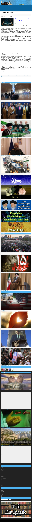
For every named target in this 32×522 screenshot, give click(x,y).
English (2, 490)
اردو (1, 495)
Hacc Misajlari (2, 476)
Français (2, 489)
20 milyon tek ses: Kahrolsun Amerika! (6, 252)
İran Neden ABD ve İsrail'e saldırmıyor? (6, 365)
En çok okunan (3, 372)
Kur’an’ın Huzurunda (3, 478)
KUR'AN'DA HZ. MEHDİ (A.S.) (5, 409)
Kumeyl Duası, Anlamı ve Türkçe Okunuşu (6, 427)
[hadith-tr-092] (12, 369)
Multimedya (11, 10)
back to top (29, 78)
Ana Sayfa (2, 467)
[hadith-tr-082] (8, 369)
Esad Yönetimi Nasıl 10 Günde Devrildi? (6, 347)
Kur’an (1, 479)
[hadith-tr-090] (10, 369)
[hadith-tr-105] (6, 369)
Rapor (1, 468)
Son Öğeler (3, 82)
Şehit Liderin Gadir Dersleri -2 (5, 290)
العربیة (2, 494)
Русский (2, 496)
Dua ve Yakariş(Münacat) (5, 10)
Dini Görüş (2, 470)
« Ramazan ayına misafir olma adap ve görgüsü (14, 75)
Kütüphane (2, 485)
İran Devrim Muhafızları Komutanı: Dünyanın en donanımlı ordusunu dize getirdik (11, 155)
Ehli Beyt (2, 472)
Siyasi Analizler (2, 469)
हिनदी (1, 492)
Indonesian (2, 491)
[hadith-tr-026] (2, 369)
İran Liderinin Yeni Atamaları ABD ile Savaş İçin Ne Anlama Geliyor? (10, 137)
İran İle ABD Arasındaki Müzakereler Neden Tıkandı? (8, 310)
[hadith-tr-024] (4, 369)
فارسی (2, 493)
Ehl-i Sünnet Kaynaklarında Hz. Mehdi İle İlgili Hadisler (8, 445)
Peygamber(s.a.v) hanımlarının (4, 477)
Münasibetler (3, 233)
